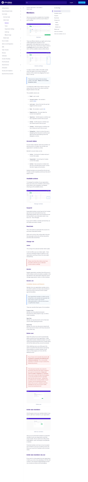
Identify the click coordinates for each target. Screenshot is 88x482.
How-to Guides (5, 41)
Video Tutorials (5, 49)
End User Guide (6, 17)
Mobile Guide (6, 38)
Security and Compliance (7, 70)
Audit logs (7, 32)
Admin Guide (6, 20)
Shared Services (5, 64)
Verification (4, 55)
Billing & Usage (8, 35)
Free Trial (82, 2)
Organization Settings (9, 29)
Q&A (3, 46)
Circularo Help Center (31, 7)
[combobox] (46, 2)
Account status (57, 11)
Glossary (4, 52)
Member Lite (57, 27)
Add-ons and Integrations (7, 44)
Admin (56, 22)
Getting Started (5, 8)
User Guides (4, 14)
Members (7, 23)
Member (57, 24)
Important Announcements (7, 73)
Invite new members (58, 31)
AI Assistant (4, 67)
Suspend (56, 15)
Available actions (58, 13)
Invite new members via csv (60, 33)
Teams (6, 26)
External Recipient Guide (7, 11)
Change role (57, 20)
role (44, 109)
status (34, 101)
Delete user (56, 29)
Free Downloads (5, 61)
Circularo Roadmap (6, 58)
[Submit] (27, 3)
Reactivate (56, 17)
